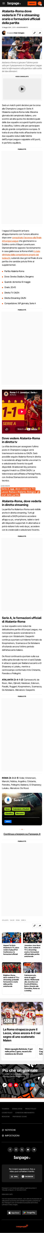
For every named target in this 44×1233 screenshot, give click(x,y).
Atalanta (5, 920)
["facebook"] (27, 1085)
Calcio (12, 920)
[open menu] (3, 3)
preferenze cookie (20, 1116)
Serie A (18, 800)
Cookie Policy (7, 1113)
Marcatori (20, 813)
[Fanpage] (22, 1158)
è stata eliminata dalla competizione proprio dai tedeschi (21, 254)
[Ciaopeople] (22, 1226)
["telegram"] (33, 1085)
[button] (40, 33)
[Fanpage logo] (14, 3)
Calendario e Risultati (21, 809)
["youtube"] (16, 1085)
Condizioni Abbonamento (24, 1113)
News (7, 809)
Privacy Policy (30, 1109)
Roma (18, 920)
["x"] (21, 1085)
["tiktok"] (4, 1085)
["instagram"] (10, 1085)
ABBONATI (32, 3)
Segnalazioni (17, 1109)
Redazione (6, 1116)
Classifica (9, 813)
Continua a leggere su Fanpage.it (22, 834)
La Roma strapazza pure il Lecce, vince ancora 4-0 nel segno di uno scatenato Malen (21, 1035)
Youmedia (5, 1109)
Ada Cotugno (19, 33)
